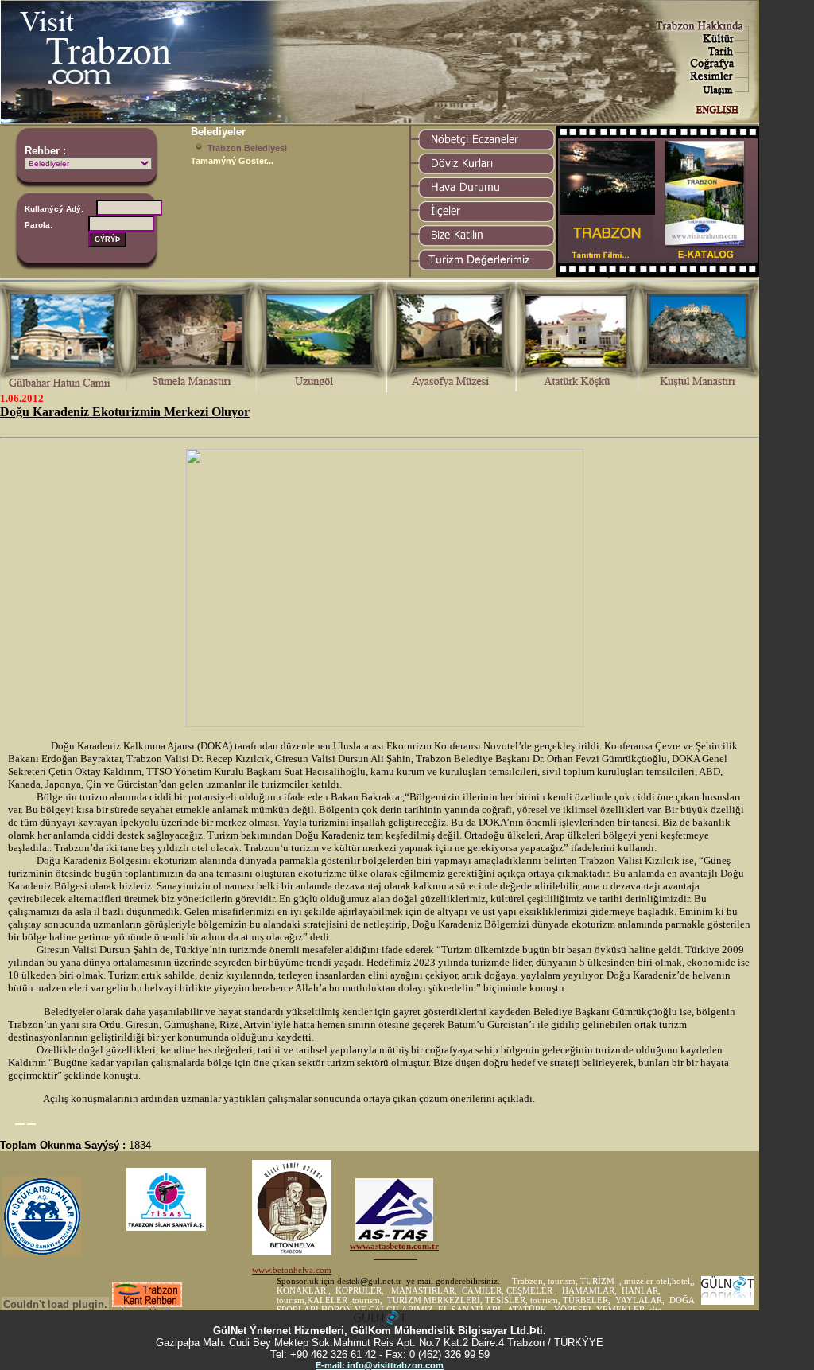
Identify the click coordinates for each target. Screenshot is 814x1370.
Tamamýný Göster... (232, 160)
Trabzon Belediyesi (247, 148)
